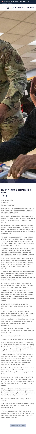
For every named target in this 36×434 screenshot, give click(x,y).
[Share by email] (6, 196)
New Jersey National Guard (15, 425)
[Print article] (3, 196)
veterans (23, 425)
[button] (7, 3)
